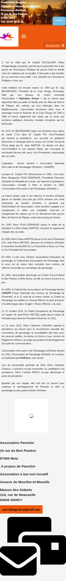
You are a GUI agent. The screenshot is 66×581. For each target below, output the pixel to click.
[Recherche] (63, 45)
